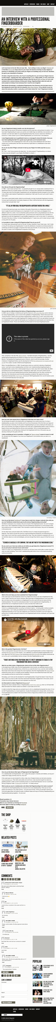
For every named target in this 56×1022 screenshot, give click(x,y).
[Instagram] (47, 2)
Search (2, 1015)
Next (17, 879)
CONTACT (53, 4)
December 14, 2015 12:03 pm (11, 884)
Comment (3, 982)
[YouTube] (50, 2)
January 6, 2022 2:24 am (11, 894)
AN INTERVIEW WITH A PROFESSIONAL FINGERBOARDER (25, 21)
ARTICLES (26, 4)
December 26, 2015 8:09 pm (12, 932)
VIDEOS (37, 4)
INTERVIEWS (32, 4)
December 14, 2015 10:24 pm (12, 957)
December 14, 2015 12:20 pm (11, 903)
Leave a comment (6, 980)
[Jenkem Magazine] (12, 3)
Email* (2, 997)
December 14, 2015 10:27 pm (12, 922)
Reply (2, 889)
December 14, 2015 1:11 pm (11, 939)
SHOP (48, 4)
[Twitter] (44, 2)
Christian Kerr (17, 26)
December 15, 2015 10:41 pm (12, 967)
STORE (14, 1011)
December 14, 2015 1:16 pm (11, 948)
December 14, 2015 (6, 26)
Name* (3, 992)
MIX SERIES (43, 4)
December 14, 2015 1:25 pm (12, 913)
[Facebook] (42, 2)
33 (32, 26)
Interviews (10, 808)
